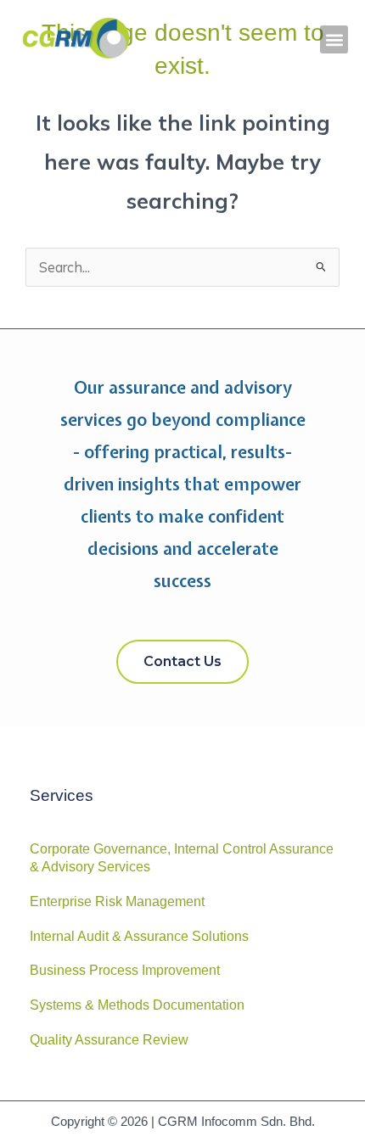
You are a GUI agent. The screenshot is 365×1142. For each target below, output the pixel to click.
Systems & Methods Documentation (137, 1005)
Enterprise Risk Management (117, 901)
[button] (334, 39)
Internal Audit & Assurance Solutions (139, 936)
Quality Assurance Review (109, 1040)
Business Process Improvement (125, 970)
